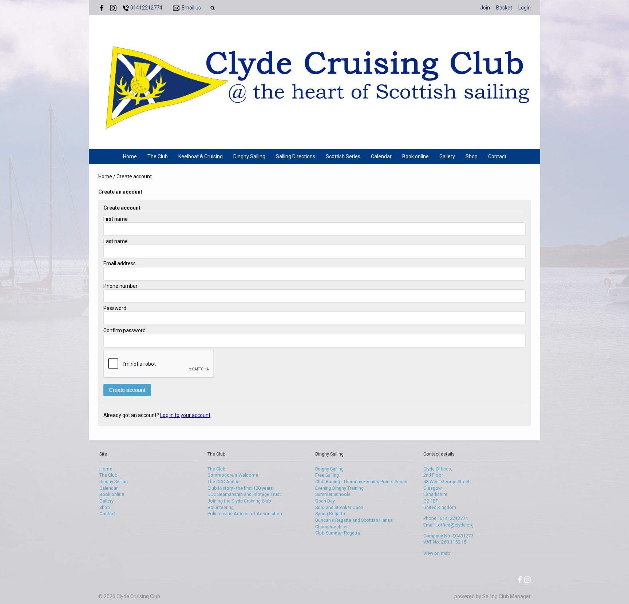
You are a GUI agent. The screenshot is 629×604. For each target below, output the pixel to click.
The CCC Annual (224, 481)
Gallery (447, 156)
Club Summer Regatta (337, 533)
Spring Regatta (330, 513)
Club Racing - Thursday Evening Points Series (361, 481)
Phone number (120, 286)
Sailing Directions (295, 156)
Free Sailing (327, 475)
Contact (497, 156)
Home (130, 156)
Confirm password (124, 330)
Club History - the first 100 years (240, 488)
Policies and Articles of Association (244, 513)
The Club (157, 156)
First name (115, 219)
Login (524, 8)
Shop (472, 156)
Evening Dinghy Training (339, 488)
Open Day (325, 501)
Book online (415, 156)
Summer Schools (333, 494)
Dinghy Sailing (249, 156)
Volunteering (220, 507)
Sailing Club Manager (506, 596)
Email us (191, 8)
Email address (119, 263)
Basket (504, 8)
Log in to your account (185, 415)
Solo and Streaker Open (339, 507)
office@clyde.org (456, 525)
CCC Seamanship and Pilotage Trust (244, 494)
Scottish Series (343, 156)
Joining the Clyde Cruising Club (239, 501)
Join (485, 8)
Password (114, 308)
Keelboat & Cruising (200, 156)
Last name (115, 241)
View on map (436, 553)
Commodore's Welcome (232, 475)
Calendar (381, 156)
